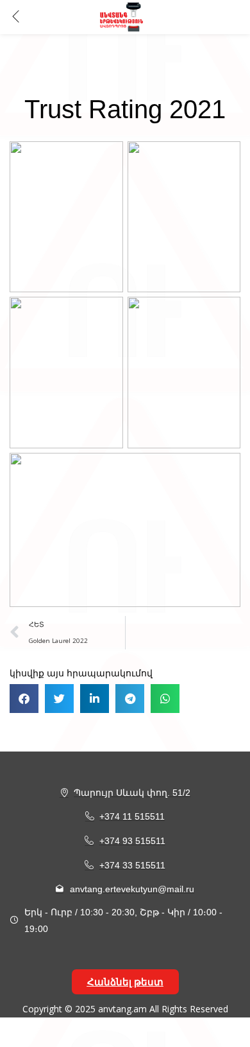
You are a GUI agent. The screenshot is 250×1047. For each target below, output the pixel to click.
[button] (24, 698)
